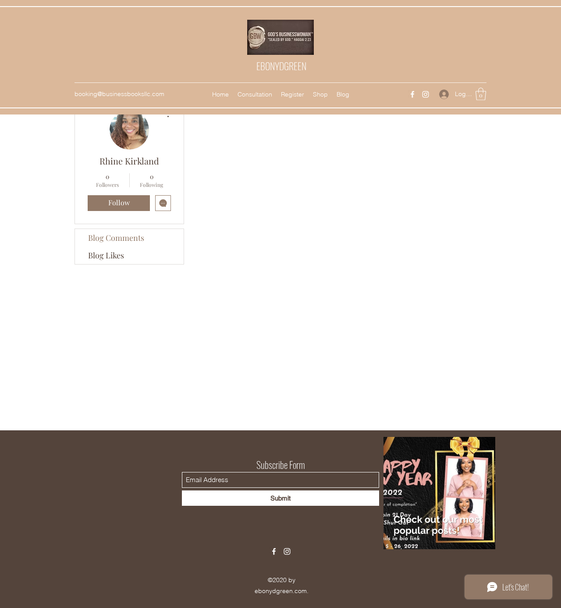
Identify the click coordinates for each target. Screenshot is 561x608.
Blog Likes (106, 255)
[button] (481, 94)
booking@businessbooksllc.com (119, 94)
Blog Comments (116, 237)
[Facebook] (412, 94)
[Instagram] (425, 94)
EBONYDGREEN (281, 66)
